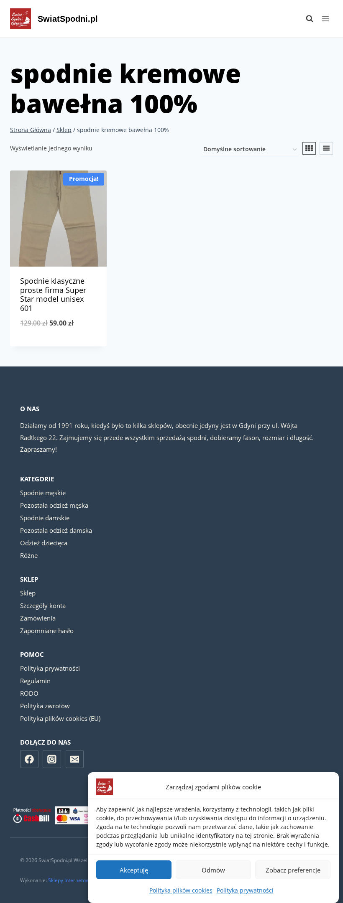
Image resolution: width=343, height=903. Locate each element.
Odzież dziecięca (43, 543)
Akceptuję (134, 870)
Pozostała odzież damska (56, 530)
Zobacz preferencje (293, 870)
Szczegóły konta (43, 605)
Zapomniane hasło (47, 630)
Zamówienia (38, 618)
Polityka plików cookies (180, 890)
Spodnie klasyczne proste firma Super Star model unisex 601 (53, 294)
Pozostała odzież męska (54, 505)
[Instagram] (52, 759)
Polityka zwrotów (45, 706)
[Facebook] (29, 759)
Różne (29, 555)
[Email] (75, 759)
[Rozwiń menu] (325, 18)
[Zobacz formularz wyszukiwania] (305, 19)
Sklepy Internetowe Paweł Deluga (86, 880)
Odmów (213, 870)
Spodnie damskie (44, 518)
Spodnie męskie (43, 492)
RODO (29, 693)
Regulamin (35, 681)
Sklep (28, 593)
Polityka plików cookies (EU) (60, 718)
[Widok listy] (326, 148)
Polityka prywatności (245, 890)
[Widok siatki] (309, 148)
